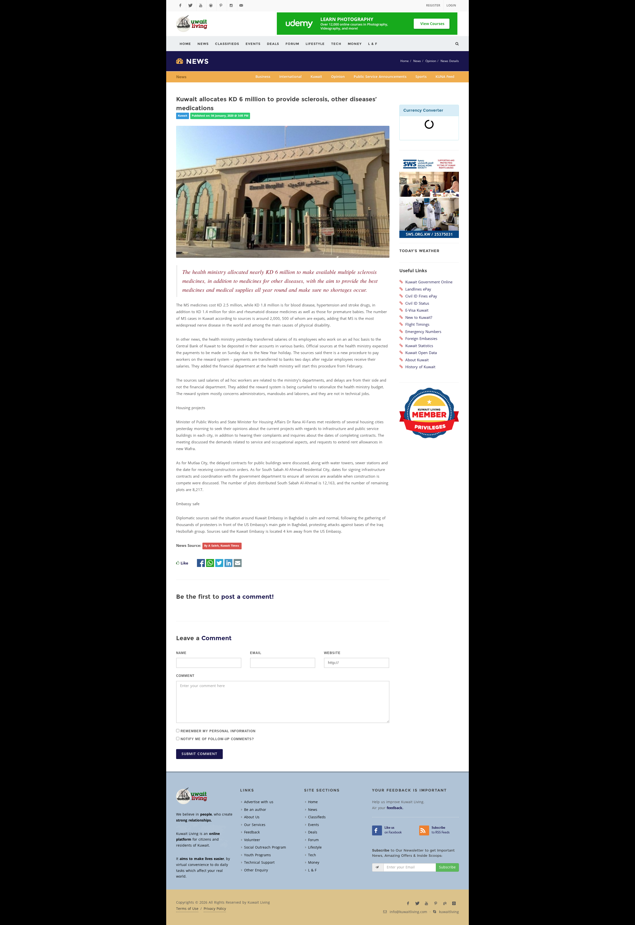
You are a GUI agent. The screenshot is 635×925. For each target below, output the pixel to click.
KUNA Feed (445, 76)
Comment (185, 675)
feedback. (395, 808)
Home (404, 61)
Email (255, 653)
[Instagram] (232, 5)
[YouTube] (201, 5)
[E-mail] (238, 563)
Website (332, 653)
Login (451, 5)
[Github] (212, 5)
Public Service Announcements (380, 76)
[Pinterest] (222, 5)
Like (184, 563)
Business (262, 76)
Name (181, 653)
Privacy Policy (215, 909)
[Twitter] (191, 5)
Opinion (430, 61)
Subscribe (447, 867)
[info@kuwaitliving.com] (242, 5)
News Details (450, 61)
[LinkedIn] (228, 563)
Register (433, 5)
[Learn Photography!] (367, 23)
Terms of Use (187, 909)
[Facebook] (181, 5)
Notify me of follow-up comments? (216, 739)
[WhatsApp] (210, 563)
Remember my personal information (217, 731)
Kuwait (316, 76)
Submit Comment (199, 754)
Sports (421, 76)
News (417, 61)
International (290, 76)
